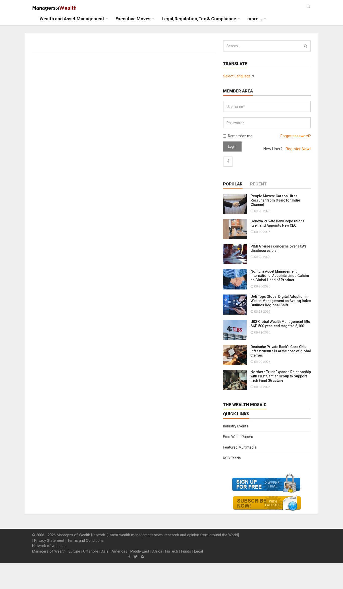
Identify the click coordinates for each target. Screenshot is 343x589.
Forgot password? (295, 136)
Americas (119, 551)
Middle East (139, 551)
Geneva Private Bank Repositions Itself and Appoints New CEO (278, 223)
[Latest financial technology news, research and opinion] (54, 8)
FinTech (171, 551)
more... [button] (254, 18)
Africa (157, 551)
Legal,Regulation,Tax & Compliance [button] (199, 18)
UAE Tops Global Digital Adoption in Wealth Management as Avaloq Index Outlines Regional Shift (281, 300)
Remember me (240, 136)
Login (232, 146)
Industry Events (235, 426)
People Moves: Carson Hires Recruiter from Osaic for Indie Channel (275, 200)
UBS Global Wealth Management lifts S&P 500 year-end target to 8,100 (280, 324)
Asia (104, 551)
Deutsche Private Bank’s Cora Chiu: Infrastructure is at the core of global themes (281, 351)
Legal (198, 551)
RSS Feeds (232, 458)
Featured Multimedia (239, 447)
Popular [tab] (233, 183)
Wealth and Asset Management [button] (72, 18)
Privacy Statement (49, 540)
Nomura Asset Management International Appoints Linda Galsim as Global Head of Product (280, 275)
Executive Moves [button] (133, 18)
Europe (74, 551)
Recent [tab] (258, 183)
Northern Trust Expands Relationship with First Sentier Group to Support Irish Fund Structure (281, 376)
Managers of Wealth (49, 551)
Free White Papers (238, 436)
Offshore (90, 551)
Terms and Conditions (85, 540)
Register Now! (298, 148)
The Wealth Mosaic (245, 404)
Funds (186, 551)
